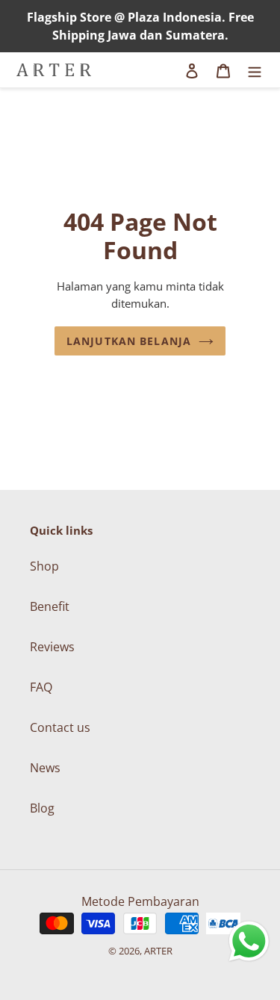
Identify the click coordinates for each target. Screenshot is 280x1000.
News (45, 768)
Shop (44, 566)
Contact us (60, 727)
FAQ (41, 687)
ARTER (158, 950)
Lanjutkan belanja (128, 341)
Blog (42, 808)
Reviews (52, 647)
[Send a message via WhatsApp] (249, 941)
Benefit (49, 606)
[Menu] (254, 70)
